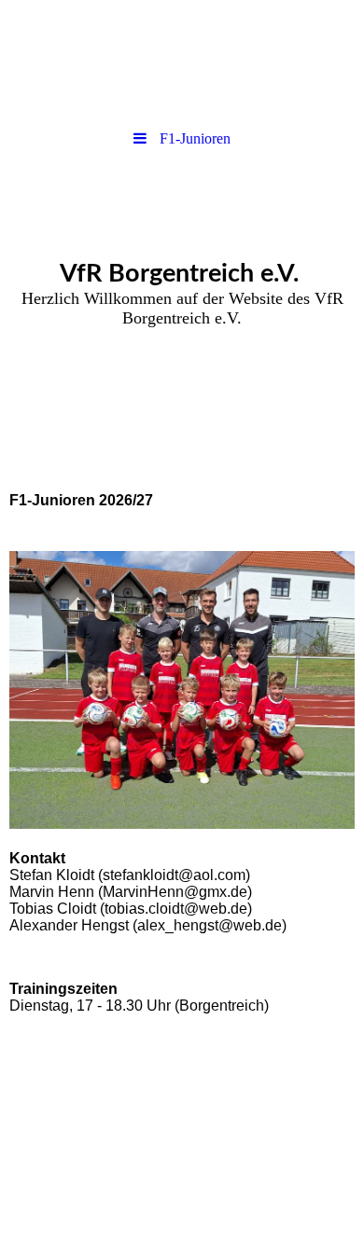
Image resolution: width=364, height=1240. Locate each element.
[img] (182, 60)
